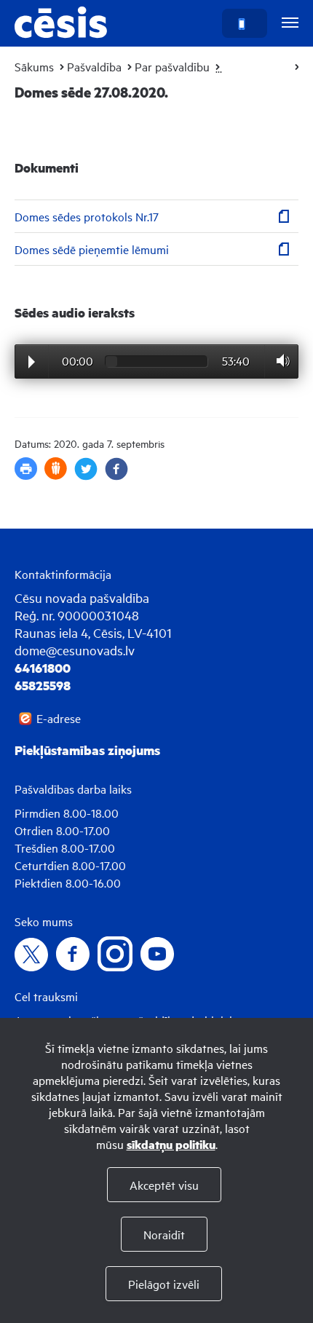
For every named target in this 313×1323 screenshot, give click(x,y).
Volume (279, 360)
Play (31, 361)
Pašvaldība (94, 66)
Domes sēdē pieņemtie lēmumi (92, 249)
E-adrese (58, 718)
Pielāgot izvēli (163, 1284)
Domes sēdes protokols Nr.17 (87, 216)
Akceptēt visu (164, 1185)
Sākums (34, 66)
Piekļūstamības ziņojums (87, 750)
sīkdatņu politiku (171, 1144)
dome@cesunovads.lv (75, 649)
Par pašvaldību (172, 66)
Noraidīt (164, 1234)
